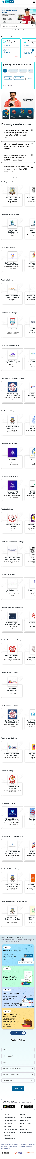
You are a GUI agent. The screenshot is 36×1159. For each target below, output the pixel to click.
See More (16, 56)
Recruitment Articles (10, 1129)
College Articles (25, 1123)
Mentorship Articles (26, 1132)
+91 (4, 1056)
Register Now (18, 1088)
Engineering (11, 41)
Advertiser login (25, 1117)
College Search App (10, 1138)
